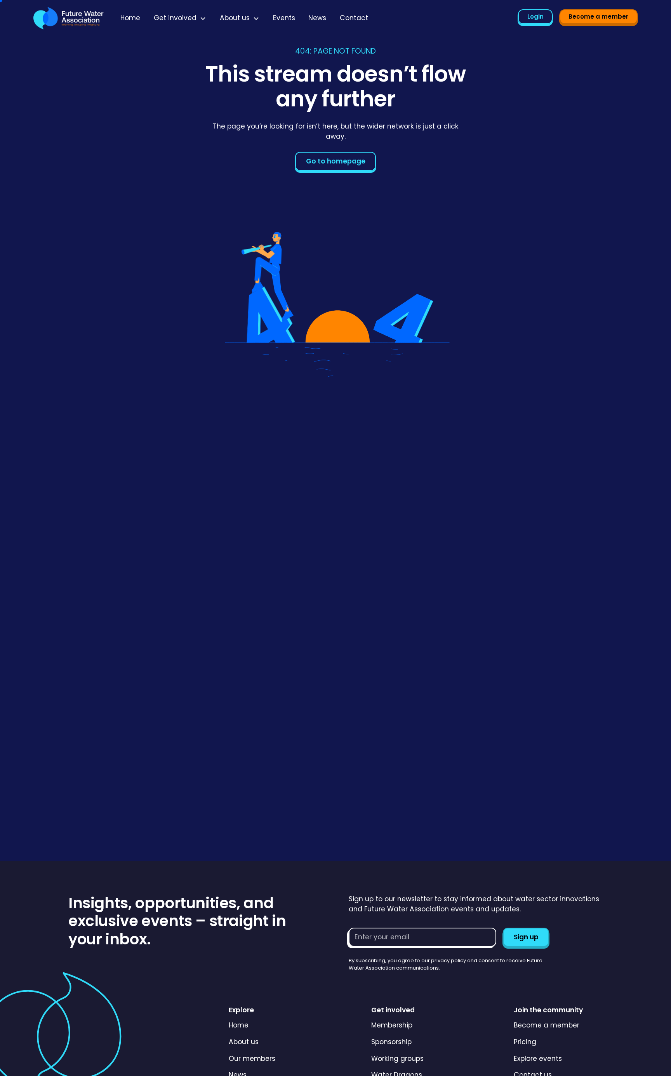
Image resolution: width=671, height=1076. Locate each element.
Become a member (598, 16)
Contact (354, 18)
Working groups (397, 1058)
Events (284, 18)
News (317, 18)
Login (535, 16)
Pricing (525, 1041)
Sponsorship (391, 1041)
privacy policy (448, 960)
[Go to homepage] (68, 18)
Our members (252, 1058)
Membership (391, 1025)
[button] (180, 18)
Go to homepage (335, 161)
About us (244, 1041)
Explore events (538, 1058)
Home (130, 18)
